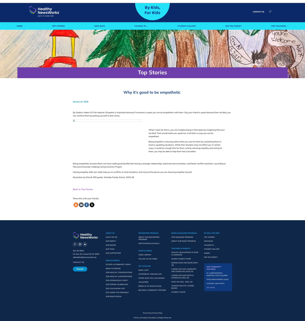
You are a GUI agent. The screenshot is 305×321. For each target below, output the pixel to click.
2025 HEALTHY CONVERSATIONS (119, 276)
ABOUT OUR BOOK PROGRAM (183, 241)
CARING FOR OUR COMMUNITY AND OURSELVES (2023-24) (184, 270)
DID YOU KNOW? (211, 257)
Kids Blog (99, 26)
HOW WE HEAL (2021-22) (181, 282)
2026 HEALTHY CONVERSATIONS (119, 272)
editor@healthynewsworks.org (84, 257)
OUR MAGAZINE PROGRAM (182, 237)
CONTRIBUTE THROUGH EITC (150, 274)
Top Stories (58, 26)
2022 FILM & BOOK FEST (115, 288)
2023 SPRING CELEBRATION (117, 284)
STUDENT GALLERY (212, 249)
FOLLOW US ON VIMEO (147, 259)
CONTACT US (258, 12)
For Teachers (278, 26)
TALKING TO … (209, 245)
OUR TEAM (110, 249)
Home (20, 26)
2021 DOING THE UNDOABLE (117, 292)
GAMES (207, 253)
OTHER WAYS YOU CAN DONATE (151, 278)
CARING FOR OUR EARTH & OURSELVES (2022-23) (182, 276)
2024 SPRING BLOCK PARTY (117, 280)
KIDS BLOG (208, 241)
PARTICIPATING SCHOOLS (148, 243)
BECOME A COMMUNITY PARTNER (152, 290)
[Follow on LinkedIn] (85, 244)
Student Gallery (187, 26)
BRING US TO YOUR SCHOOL (150, 286)
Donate (80, 269)
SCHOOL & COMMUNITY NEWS (118, 264)
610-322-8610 (78, 251)
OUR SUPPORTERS (113, 253)
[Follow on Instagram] (80, 244)
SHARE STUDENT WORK (181, 259)
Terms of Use (147, 313)
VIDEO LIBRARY (144, 255)
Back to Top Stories (83, 189)
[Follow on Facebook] (75, 244)
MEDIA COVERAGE (113, 268)
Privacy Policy (157, 313)
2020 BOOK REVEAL (114, 296)
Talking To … (141, 26)
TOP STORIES (209, 237)
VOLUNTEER (143, 282)
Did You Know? (234, 26)
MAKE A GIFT (143, 270)
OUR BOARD (111, 245)
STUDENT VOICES (178, 292)
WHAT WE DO (111, 237)
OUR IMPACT (111, 241)
